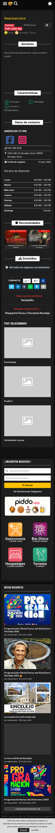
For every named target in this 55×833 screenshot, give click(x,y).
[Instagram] (22, 142)
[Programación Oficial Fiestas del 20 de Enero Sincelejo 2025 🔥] (27, 653)
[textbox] (27, 478)
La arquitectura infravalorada (20, 716)
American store (15, 131)
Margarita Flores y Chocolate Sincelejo (27, 313)
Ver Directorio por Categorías (28, 491)
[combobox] (27, 470)
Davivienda (10, 362)
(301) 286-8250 (14, 148)
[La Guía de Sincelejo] (10, 3)
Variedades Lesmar (14, 440)
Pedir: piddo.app (13, 28)
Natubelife (27, 300)
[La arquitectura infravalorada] (27, 697)
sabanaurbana (12, 635)
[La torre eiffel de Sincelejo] (27, 739)
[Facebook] (10, 142)
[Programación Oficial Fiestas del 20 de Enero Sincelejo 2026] (27, 609)
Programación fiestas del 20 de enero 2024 (26, 799)
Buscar (29, 485)
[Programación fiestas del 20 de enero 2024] (27, 780)
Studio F (8, 401)
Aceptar (23, 830)
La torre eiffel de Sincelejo (18, 758)
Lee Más (35, 830)
